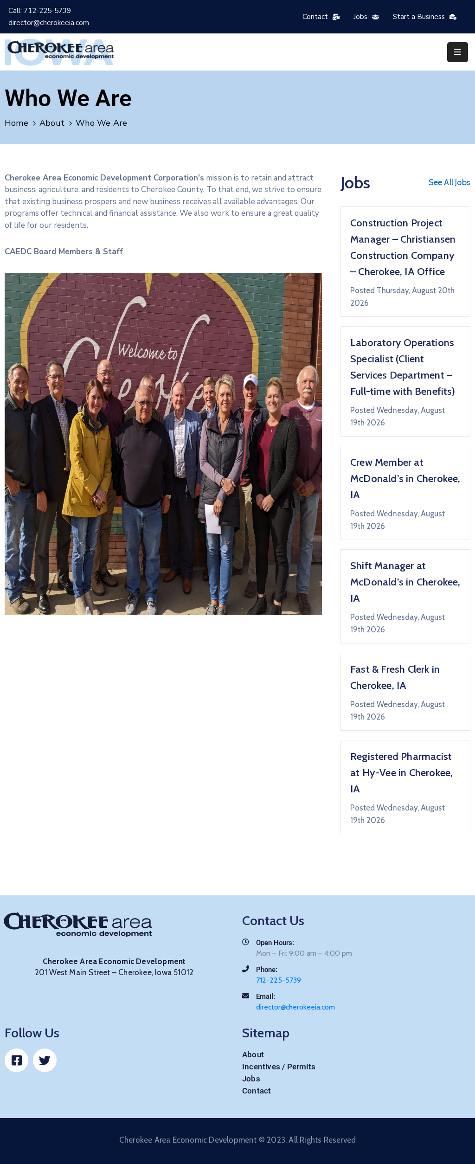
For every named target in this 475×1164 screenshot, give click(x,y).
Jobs (251, 1078)
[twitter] (45, 1060)
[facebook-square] (16, 1060)
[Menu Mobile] (457, 52)
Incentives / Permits (278, 1066)
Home (16, 123)
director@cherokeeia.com (48, 22)
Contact (256, 1090)
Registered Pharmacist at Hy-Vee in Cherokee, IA (401, 772)
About (51, 123)
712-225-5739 (278, 980)
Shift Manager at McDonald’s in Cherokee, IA (405, 582)
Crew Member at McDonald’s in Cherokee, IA (405, 478)
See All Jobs (449, 182)
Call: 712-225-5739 (39, 10)
